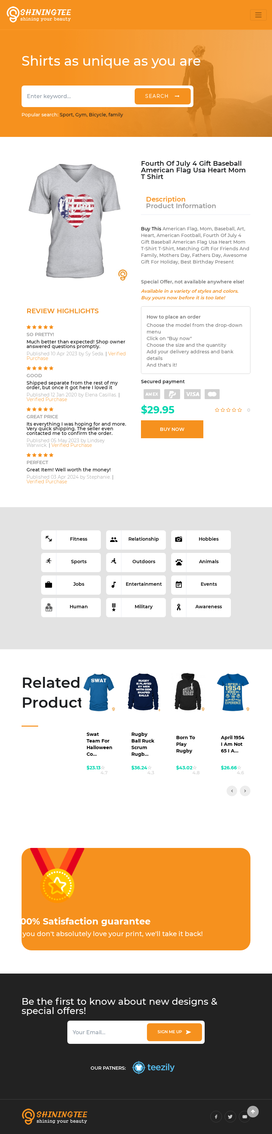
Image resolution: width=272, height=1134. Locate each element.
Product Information (181, 206)
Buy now (172, 429)
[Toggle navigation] (258, 15)
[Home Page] (38, 15)
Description (166, 199)
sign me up (171, 1031)
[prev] (232, 791)
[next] (245, 791)
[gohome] (253, 1111)
